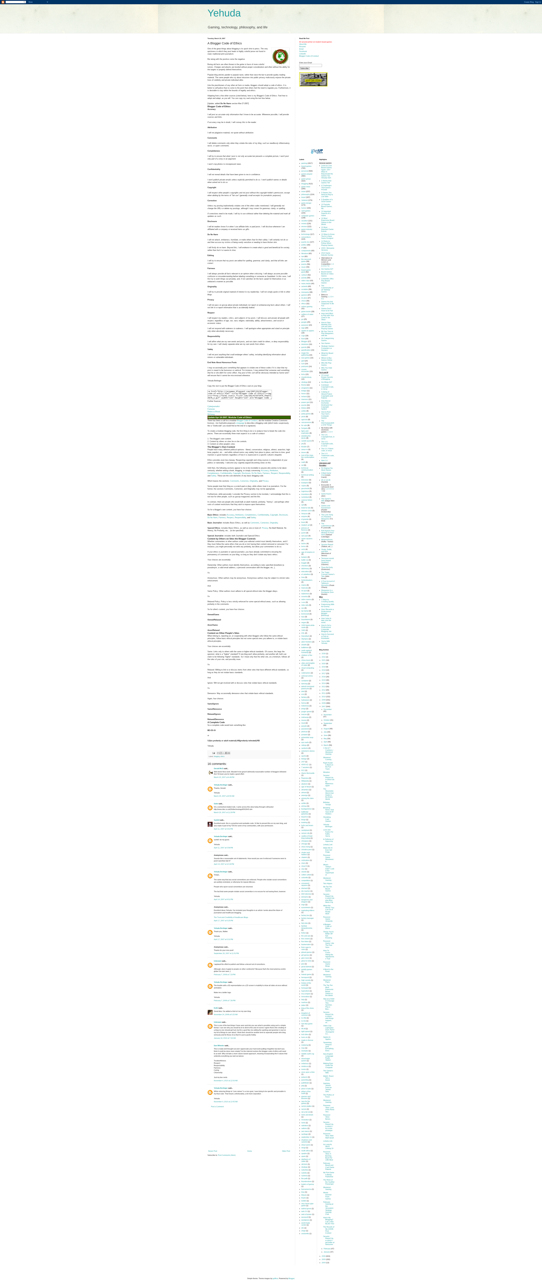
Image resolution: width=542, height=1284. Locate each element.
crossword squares (305, 884)
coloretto (304, 878)
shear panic (305, 1145)
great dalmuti (306, 967)
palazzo (304, 1077)
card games (305, 211)
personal (304, 171)
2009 (324, 700)
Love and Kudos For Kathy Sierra (328, 833)
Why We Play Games (326, 364)
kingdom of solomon (305, 1014)
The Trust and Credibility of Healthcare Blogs (231, 917)
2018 (324, 670)
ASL (303, 633)
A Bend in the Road (328, 970)
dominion (305, 344)
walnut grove (306, 1209)
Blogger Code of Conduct (247, 420)
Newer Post (212, 1151)
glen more (305, 958)
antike (303, 411)
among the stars (307, 798)
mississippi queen (305, 1060)
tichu (303, 374)
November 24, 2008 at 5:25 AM (226, 1015)
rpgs (303, 328)
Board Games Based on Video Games (327, 274)
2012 (324, 690)
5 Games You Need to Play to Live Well (327, 195)
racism (303, 1109)
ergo (303, 905)
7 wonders (305, 767)
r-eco (303, 602)
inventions (305, 494)
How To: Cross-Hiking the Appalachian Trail (328, 955)
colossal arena (307, 676)
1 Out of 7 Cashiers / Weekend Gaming (328, 751)
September (328, 723)
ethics (222, 756)
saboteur (304, 1126)
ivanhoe (304, 1002)
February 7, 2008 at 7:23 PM (224, 975)
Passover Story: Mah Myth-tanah (328, 1136)
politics (304, 245)
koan (303, 522)
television (305, 480)
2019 (324, 667)
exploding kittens (307, 910)
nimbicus (304, 1066)
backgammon (306, 809)
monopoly (305, 292)
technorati (305, 614)
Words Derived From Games (327, 1196)
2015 (324, 680)
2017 (324, 673)
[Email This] (218, 753)
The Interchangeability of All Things (327, 423)
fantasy (304, 697)
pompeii (304, 735)
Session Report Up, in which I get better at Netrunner (328, 1240)
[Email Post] (213, 753)
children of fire (306, 655)
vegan (303, 622)
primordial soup (307, 737)
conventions (306, 237)
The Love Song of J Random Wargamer (327, 517)
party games (306, 414)
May (325, 739)
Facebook (303, 51)
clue (303, 869)
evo (302, 694)
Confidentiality (226, 473)
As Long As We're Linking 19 (328, 1146)
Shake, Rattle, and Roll (326, 550)
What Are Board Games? (327, 354)
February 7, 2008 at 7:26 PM (224, 1001)
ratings (304, 745)
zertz (303, 549)
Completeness (213, 473)
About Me (303, 44)
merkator (304, 1051)
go (302, 319)
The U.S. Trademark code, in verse (327, 456)
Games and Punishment (325, 507)
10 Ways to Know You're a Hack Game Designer (328, 236)
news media (306, 284)
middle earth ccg (307, 1054)
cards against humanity (306, 651)
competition (305, 881)
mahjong (304, 1045)
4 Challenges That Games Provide (326, 188)
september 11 (306, 1137)
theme (303, 385)
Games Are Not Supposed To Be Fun (327, 304)
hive (303, 577)
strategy (304, 382)
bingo (303, 820)
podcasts (304, 366)
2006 (324, 1256)
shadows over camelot (306, 1141)
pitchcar (304, 732)
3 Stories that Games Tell (326, 182)
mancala (304, 588)
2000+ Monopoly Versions (327, 249)
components (306, 251)
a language (239, 423)
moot (303, 723)
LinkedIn (302, 54)
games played (306, 174)
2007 (324, 707)
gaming (304, 163)
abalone (304, 784)
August (326, 729)
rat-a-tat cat (305, 1112)
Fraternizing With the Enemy (327, 605)
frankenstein (306, 944)
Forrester (211, 409)
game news (305, 187)
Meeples (326, 772)
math (303, 462)
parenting (305, 1080)
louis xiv (304, 1037)
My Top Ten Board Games (327, 889)
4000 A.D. (305, 765)
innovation (305, 997)
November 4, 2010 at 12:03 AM (226, 1081)
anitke (303, 803)
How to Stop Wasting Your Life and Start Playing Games (327, 326)
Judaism (304, 200)
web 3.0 (304, 1211)
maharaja (305, 717)
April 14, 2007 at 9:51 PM (223, 899)
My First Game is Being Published (328, 1175)
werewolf (304, 1217)
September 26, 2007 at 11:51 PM (226, 953)
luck (302, 364)
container (305, 681)
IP (302, 248)
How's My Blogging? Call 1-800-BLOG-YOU (328, 1221)
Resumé (302, 47)
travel (303, 197)
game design (306, 203)
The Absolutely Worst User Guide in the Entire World (328, 794)
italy (302, 1000)
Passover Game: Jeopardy (328, 919)
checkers (304, 566)
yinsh (303, 417)
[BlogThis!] (220, 753)
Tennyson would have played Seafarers (327, 560)
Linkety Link (327, 845)
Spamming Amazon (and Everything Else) (328, 1047)
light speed (305, 1031)
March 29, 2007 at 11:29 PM (224, 812)
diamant (304, 888)
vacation (304, 221)
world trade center (305, 1224)
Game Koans (326, 494)
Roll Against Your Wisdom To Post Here (327, 533)
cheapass (305, 841)
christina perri (306, 850)
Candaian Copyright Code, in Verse (327, 387)
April (326, 742)
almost (303, 793)
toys (302, 617)
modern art (305, 525)
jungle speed (306, 712)
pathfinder (305, 1083)
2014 (324, 683)
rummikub (305, 497)
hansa (303, 703)
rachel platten (306, 1106)
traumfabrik (305, 620)
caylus (303, 486)
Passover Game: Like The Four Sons (328, 944)
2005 (324, 1259)
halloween (305, 700)
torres (303, 546)
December (328, 709)
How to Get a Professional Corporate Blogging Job (326, 628)
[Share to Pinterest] (229, 753)
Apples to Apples (327, 1038)
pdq (302, 1086)
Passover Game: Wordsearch (328, 858)
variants (304, 286)
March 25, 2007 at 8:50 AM (224, 796)
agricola (304, 420)
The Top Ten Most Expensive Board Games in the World (328, 990)
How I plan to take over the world (326, 620)
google (304, 322)
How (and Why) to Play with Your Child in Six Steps (327, 317)
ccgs (303, 336)
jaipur (303, 1005)
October (327, 720)
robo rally (305, 605)
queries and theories (306, 1097)
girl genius (305, 955)
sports (303, 756)
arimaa (304, 806)
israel (303, 191)
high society (306, 980)
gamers (304, 295)
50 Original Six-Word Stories (327, 469)
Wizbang (211, 414)
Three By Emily (327, 567)
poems (304, 264)
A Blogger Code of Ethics (327, 926)
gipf (302, 361)
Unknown (217, 961)
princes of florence (305, 529)
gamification (306, 350)
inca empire (305, 994)
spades (304, 1153)
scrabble (304, 289)
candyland (305, 830)
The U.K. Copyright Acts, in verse (328, 437)
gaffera (275, 1278)
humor (303, 208)
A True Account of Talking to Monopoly (328, 583)
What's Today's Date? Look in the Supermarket (328, 870)
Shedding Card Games (327, 819)
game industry (306, 229)
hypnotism (305, 991)
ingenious (305, 491)
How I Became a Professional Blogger (327, 611)
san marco (305, 1131)
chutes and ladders (305, 854)
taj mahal (304, 611)
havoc (303, 394)
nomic (303, 1069)
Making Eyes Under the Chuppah (328, 1065)
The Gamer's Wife (328, 1072)
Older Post (286, 1151)
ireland (304, 397)
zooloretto (305, 1234)
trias (303, 1192)
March (326, 745)
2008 (324, 703)
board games (306, 166)
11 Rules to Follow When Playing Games (327, 243)
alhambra (305, 790)
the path (304, 1178)
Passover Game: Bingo (326, 964)
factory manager (307, 918)
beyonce (304, 817)
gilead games (306, 952)
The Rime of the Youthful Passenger (328, 1182)
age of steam (306, 787)
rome (303, 1123)
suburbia (304, 1170)
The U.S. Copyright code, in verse (327, 444)
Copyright (237, 473)
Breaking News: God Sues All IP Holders (328, 811)
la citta (303, 1018)
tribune (304, 1195)
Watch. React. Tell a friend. (328, 1078)
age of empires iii (307, 552)
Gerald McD (218, 769)
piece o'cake (306, 1089)
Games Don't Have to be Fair (327, 310)
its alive (304, 298)
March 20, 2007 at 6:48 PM (224, 777)
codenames (305, 673)
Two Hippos (327, 883)
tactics (303, 544)
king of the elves (307, 1008)
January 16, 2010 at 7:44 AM (225, 1038)
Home (249, 1151)
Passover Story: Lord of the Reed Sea (328, 1109)
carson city (305, 833)
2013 (324, 687)
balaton (304, 557)
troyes (303, 1198)
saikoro (304, 1128)
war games (305, 358)
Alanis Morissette (307, 773)
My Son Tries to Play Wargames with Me (327, 333)
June (326, 735)
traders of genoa (307, 1184)
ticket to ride (306, 508)
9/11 (303, 770)
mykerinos (305, 594)
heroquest (305, 977)
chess (303, 301)
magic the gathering (305, 354)
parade (304, 726)
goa (302, 964)
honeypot (305, 988)
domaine (304, 897)
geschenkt (305, 488)
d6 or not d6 (325, 480)
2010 (324, 697)
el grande (305, 519)
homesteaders (306, 580)
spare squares (306, 539)
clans (303, 863)
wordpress (305, 1220)
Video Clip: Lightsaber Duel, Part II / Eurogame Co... (328, 1030)
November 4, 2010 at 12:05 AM (226, 1102)
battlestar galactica (304, 813)
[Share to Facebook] (226, 753)
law (302, 256)
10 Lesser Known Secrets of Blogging (327, 377)
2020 (324, 664)
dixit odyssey (306, 894)
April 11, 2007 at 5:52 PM (223, 829)
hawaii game (306, 974)
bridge (303, 391)
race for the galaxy (305, 1102)
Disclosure (246, 473)
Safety (213, 476)
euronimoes (306, 907)
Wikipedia (305, 781)
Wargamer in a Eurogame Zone (327, 591)
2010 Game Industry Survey (327, 254)
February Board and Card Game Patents (328, 1166)
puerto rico (305, 242)
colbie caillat (306, 875)
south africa (305, 1151)
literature (304, 253)
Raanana (305, 778)
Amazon (304, 514)
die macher (305, 891)
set (302, 465)
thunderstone (306, 1181)
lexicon (304, 714)
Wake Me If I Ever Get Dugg (328, 850)
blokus (303, 408)
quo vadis (305, 742)
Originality (254, 481)
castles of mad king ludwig (306, 837)
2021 (324, 660)
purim (303, 533)
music (303, 267)
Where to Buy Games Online (326, 359)
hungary (304, 428)
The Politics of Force (328, 1096)
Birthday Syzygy (327, 803)
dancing (304, 684)
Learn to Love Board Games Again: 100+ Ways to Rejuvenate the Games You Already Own (327, 172)
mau (303, 1048)
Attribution (274, 470)
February (327, 1249)
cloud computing (307, 668)
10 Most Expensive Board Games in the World (327, 221)
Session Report (327, 545)
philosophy (305, 194)
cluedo (304, 872)
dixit (302, 691)
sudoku (304, 1173)
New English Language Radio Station (328, 1057)
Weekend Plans (327, 981)
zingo (303, 1231)
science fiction (306, 500)
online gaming (306, 307)
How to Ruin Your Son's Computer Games (326, 415)
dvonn (303, 452)
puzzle (303, 405)
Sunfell (216, 820)
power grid (305, 402)
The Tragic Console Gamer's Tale (328, 574)
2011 (324, 693)
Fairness (266, 473)
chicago (304, 844)
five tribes (305, 942)
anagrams (305, 388)
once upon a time (308, 1072)
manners (304, 399)
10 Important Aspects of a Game (326, 213)
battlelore (305, 647)
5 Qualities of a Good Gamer (327, 201)
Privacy (265, 481)
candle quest (306, 441)
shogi (303, 1148)
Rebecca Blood (213, 412)
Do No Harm (257, 473)
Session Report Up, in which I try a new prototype (328, 1126)
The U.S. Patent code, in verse (327, 450)
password (305, 729)
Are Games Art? (327, 269)
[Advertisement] (249, 1129)
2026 (324, 654)
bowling (304, 822)
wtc (302, 1228)
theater (304, 447)
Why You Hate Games (326, 369)
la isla (303, 1021)
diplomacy (305, 569)
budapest (305, 483)
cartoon (304, 275)
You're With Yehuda (325, 642)
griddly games (306, 969)
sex (302, 608)
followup (325, 615)
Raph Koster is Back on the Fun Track (328, 766)
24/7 (303, 762)
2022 (324, 657)
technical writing (307, 475)
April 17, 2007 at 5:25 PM (223, 921)
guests (303, 347)
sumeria (304, 1176)
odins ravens (306, 599)
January (327, 1252)
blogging (217, 756)
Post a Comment (217, 1107)
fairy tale (304, 923)
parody (304, 278)
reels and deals (307, 1115)
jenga (303, 709)
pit (302, 444)
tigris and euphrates (305, 432)
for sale (304, 425)
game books (306, 312)
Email (301, 49)
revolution (305, 1120)
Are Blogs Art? (326, 382)
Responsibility (284, 473)
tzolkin (303, 1201)
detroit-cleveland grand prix (307, 687)
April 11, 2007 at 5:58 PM (223, 848)
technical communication (307, 469)
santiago (304, 1134)
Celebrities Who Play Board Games (327, 281)
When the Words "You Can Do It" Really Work (328, 910)
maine (303, 585)
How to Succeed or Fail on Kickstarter (327, 636)
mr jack (304, 591)
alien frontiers (306, 642)
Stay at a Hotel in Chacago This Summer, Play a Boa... (328, 1004)
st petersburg (306, 377)
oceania (304, 597)
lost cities (304, 1034)
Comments (234, 481)
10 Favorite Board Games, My (326, 207)
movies (304, 227)
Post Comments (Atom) (227, 1155)
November (328, 715)
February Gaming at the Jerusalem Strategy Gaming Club (328, 1208)
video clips (305, 281)
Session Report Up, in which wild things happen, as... (328, 1017)
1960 (303, 630)
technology (305, 234)
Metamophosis (327, 540)
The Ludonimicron (326, 525)
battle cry (304, 560)
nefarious (305, 1064)
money (304, 720)
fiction (303, 933)
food (303, 339)
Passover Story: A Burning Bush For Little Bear (328, 1156)
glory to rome (306, 961)
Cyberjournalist (213, 406)
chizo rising (305, 847)
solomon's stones (308, 751)
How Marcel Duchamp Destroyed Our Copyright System (326, 405)
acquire (304, 516)
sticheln (304, 1164)
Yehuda (224, 13)
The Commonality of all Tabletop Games (327, 289)
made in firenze (307, 1040)
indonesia (305, 706)
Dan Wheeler (219, 1046)
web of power (306, 1214)
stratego (304, 1167)
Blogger (304, 341)
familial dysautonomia (306, 927)
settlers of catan (307, 314)
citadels (304, 857)
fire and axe (305, 936)
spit (302, 505)
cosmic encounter (305, 370)
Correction (244, 481)
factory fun (305, 915)
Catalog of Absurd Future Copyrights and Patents (327, 395)
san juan (304, 536)
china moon (305, 660)
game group (306, 179)
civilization (305, 860)
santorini (304, 748)
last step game (306, 1024)
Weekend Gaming (327, 879)
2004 (324, 1263)
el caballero (305, 574)
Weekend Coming (327, 758)
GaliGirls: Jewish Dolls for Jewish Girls (327, 1087)
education (305, 572)
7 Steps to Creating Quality (327, 601)
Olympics (304, 639)
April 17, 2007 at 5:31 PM (223, 939)
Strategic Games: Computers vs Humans (327, 348)
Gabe (216, 804)
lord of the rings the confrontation (307, 456)
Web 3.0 (324, 461)
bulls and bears (307, 825)
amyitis (304, 645)
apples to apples (307, 331)
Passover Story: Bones (326, 1117)
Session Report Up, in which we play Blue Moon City (328, 898)
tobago (304, 759)
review (303, 224)
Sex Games (325, 343)
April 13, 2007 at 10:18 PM (224, 864)
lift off (303, 1029)
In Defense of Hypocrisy (328, 840)
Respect (274, 473)
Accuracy (265, 470)
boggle (304, 563)
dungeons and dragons (306, 901)
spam (303, 1156)
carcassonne (306, 422)
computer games (307, 216)
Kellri (216, 1008)
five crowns (305, 939)
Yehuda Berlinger (221, 785)
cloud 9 (304, 866)
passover (304, 325)
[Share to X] (223, 753)
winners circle (306, 511)
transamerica (306, 1189)
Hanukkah (305, 636)
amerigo (304, 795)
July (325, 732)
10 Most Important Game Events (327, 229)
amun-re (304, 450)
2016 (324, 677)
